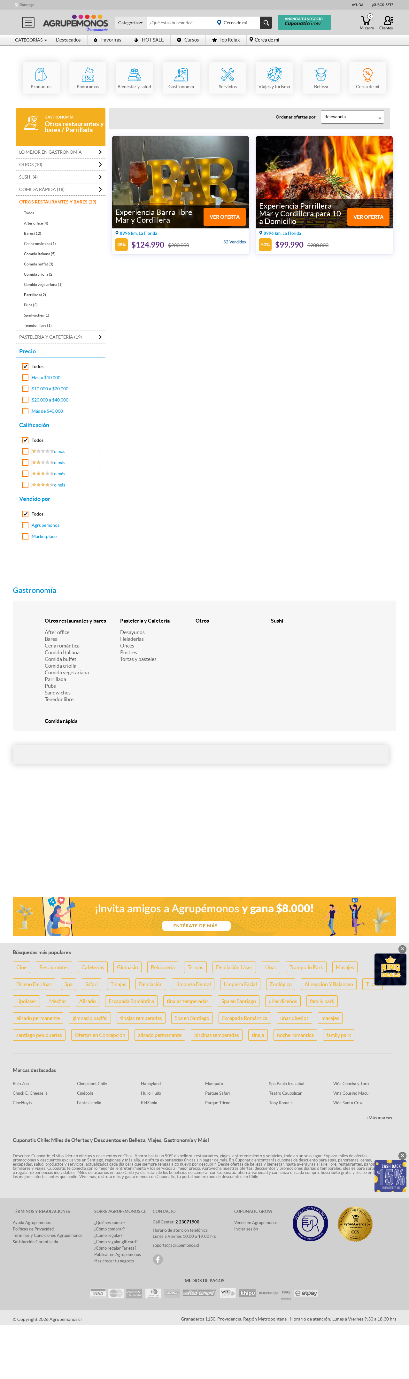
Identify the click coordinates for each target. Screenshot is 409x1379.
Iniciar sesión (246, 1229)
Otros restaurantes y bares (75, 621)
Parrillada (55, 679)
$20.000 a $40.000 (50, 399)
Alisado (87, 1001)
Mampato (214, 1083)
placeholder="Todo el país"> (242, 23)
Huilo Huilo (151, 1093)
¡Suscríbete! (383, 5)
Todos (29, 213)
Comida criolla (60, 666)
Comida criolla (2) (39, 274)
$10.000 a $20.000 (50, 388)
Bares (51, 639)
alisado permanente (38, 1018)
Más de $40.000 (47, 411)
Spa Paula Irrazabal (286, 1083)
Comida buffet (60, 659)
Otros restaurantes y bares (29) (57, 201)
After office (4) (36, 223)
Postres (128, 652)
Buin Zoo (21, 1083)
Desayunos (132, 632)
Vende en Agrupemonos (256, 1222)
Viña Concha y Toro (351, 1083)
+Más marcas (379, 1117)
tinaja (258, 1035)
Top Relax (230, 39)
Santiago (27, 5)
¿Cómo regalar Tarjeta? (115, 1248)
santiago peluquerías (39, 1035)
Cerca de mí (267, 39)
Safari (91, 984)
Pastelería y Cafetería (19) (50, 337)
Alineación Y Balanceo (329, 984)
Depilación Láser (234, 967)
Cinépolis (85, 1093)
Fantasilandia (89, 1102)
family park (322, 1001)
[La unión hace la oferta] (75, 22)
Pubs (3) (31, 305)
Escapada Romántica (131, 1001)
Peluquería (163, 967)
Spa (69, 984)
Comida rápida (61, 721)
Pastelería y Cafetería (145, 621)
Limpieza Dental (193, 984)
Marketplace (44, 536)
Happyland (151, 1083)
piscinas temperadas (216, 1035)
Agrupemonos (45, 525)
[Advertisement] (204, 841)
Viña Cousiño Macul (351, 1093)
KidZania (149, 1102)
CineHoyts (22, 1102)
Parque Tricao (217, 1102)
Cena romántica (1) (40, 243)
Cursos (191, 39)
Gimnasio (127, 967)
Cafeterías (92, 967)
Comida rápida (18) (42, 189)
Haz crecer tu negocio (114, 1261)
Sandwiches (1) (36, 315)
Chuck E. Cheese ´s (30, 1093)
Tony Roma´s (281, 1102)
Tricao (372, 984)
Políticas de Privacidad (33, 1229)
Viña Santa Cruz (348, 1102)
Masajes (345, 967)
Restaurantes (54, 967)
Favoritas (111, 39)
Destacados (68, 39)
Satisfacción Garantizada (35, 1241)
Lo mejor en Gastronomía (50, 152)
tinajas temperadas (188, 1001)
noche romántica (295, 1035)
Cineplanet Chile (92, 1083)
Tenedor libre (59, 699)
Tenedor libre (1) (38, 325)
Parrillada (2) (35, 295)
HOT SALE (153, 39)
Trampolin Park (306, 967)
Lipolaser (26, 1001)
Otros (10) (30, 164)
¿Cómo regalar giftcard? (115, 1241)
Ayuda (357, 5)
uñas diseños (283, 1001)
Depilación (151, 984)
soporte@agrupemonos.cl (176, 1245)
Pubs (50, 686)
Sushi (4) (28, 177)
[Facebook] (158, 1259)
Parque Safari (217, 1093)
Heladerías (132, 639)
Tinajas (118, 984)
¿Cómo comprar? (109, 1229)
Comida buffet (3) (38, 264)
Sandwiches (58, 692)
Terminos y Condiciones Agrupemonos (47, 1235)
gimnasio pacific (90, 1018)
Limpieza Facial (240, 984)
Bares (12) (32, 233)
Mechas (57, 1001)
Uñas (271, 967)
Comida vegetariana (67, 672)
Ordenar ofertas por (296, 116)
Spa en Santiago (238, 1001)
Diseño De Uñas (34, 984)
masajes (330, 1018)
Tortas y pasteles (138, 659)
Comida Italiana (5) (40, 254)
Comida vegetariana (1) (43, 284)
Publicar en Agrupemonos (117, 1254)
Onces (127, 645)
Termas (195, 967)
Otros (202, 621)
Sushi (277, 621)
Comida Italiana (62, 652)
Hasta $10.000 (46, 377)
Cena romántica (62, 645)
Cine (21, 967)
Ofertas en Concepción (100, 1035)
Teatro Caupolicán (285, 1093)
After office (57, 632)
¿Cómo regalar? (108, 1235)
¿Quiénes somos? (109, 1222)
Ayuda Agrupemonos (32, 1222)
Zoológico (281, 984)
